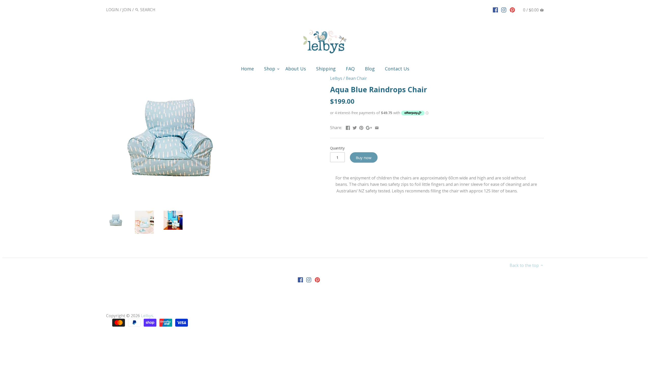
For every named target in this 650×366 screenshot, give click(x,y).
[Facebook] (495, 9)
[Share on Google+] (369, 127)
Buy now (363, 157)
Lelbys (336, 78)
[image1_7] (169, 139)
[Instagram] (503, 9)
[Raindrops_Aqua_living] (144, 222)
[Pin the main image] (361, 127)
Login (112, 9)
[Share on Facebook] (348, 127)
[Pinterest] (512, 9)
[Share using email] (377, 127)
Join (126, 9)
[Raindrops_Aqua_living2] (173, 220)
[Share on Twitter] (355, 127)
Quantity (337, 148)
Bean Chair (356, 78)
